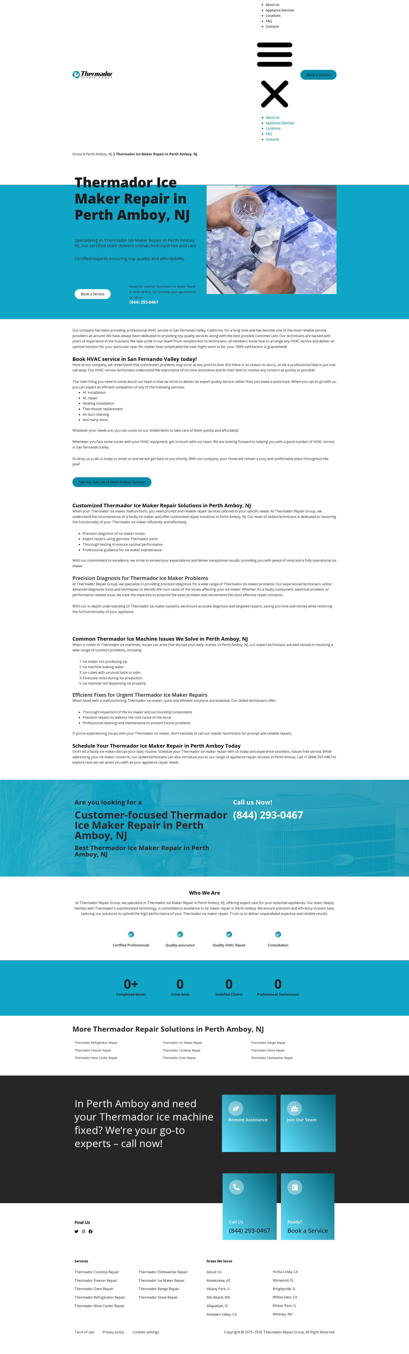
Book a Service (307, 1230)
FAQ (269, 21)
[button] (274, 75)
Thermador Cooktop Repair (97, 1272)
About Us (272, 5)
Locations (273, 16)
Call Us (236, 1222)
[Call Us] (236, 1187)
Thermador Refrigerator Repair (100, 1297)
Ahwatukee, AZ (218, 1280)
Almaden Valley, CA (222, 1314)
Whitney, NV (282, 1314)
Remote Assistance (248, 1120)
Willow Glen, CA (285, 1297)
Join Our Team (302, 1120)
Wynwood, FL (283, 1280)
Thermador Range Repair (158, 1288)
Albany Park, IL (218, 1288)
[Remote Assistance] (235, 1108)
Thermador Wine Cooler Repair (100, 1306)
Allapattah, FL (217, 1306)
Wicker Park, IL (285, 1305)
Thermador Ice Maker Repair (161, 1280)
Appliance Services (280, 10)
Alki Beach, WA (218, 1297)
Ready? (294, 1222)
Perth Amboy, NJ (99, 154)
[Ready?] (294, 1187)
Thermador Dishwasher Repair (163, 1272)
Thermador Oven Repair (94, 1288)
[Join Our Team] (294, 1108)
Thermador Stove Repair (158, 1297)
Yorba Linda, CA (285, 1271)
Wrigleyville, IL (284, 1288)
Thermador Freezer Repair (96, 1280)
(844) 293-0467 (144, 302)
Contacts (272, 27)
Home (77, 154)
